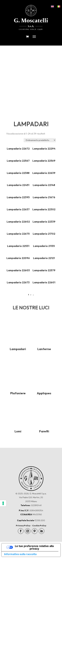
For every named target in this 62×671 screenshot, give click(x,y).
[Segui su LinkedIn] (41, 531)
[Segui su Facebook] (20, 531)
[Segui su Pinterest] (34, 531)
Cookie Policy (39, 525)
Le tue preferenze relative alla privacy (34, 547)
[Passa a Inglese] (52, 6)
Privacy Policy (23, 525)
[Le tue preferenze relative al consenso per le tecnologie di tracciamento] (3, 503)
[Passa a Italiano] (59, 6)
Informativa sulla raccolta (20, 554)
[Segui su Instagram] (27, 531)
